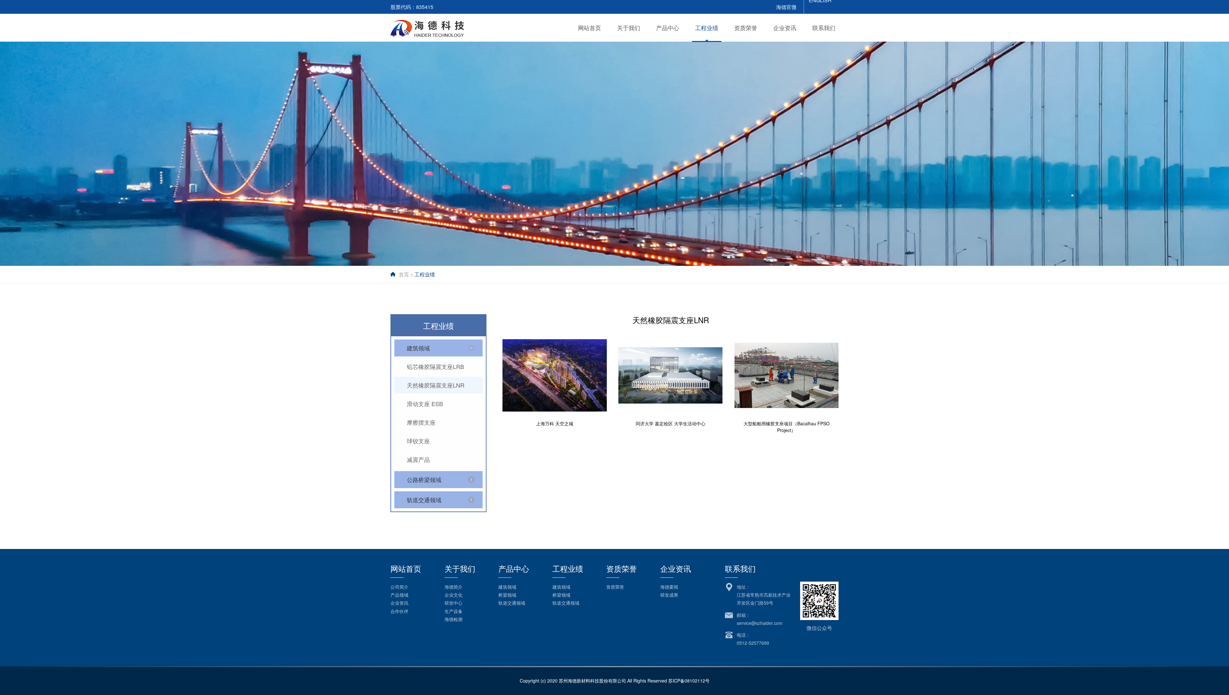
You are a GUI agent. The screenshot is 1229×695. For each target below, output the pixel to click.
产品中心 (667, 27)
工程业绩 (706, 27)
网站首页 (589, 27)
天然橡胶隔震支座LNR (435, 385)
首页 (404, 274)
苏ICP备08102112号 (689, 680)
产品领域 (399, 595)
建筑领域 (507, 587)
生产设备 (453, 611)
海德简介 (453, 587)
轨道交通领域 (511, 603)
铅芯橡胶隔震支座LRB (435, 366)
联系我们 (823, 27)
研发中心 (453, 603)
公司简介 (399, 587)
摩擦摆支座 (421, 422)
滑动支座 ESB (425, 403)
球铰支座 (418, 441)
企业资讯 (784, 27)
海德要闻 (669, 587)
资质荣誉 (745, 27)
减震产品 (418, 459)
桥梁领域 (507, 595)
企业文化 (453, 595)
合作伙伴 (399, 611)
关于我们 (628, 27)
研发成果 (669, 595)
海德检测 (453, 619)
